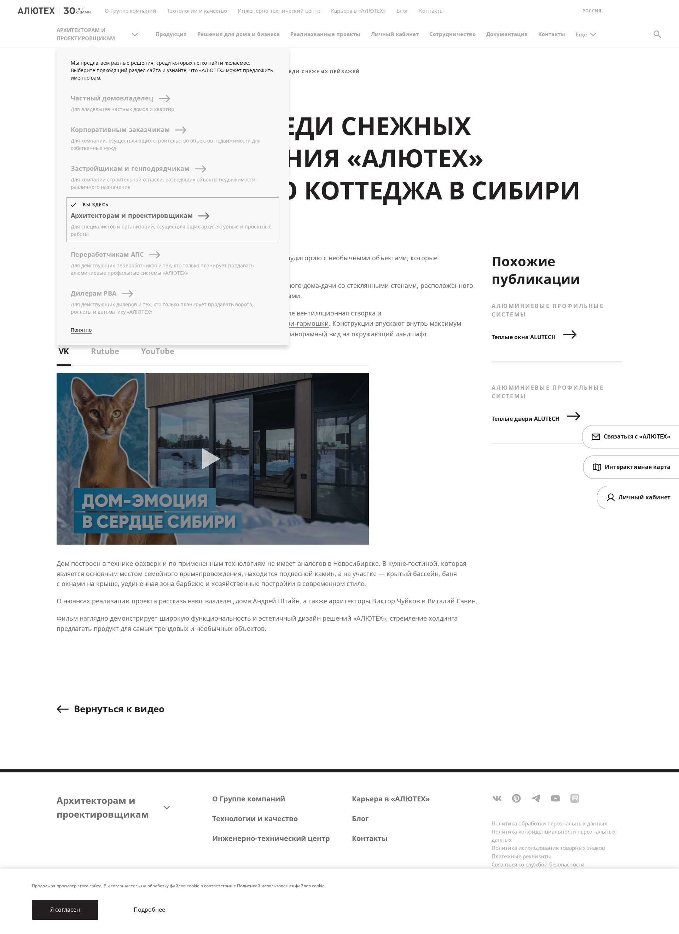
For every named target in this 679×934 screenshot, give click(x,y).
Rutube (105, 352)
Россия (591, 11)
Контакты (551, 34)
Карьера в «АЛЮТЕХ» (358, 11)
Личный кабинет (395, 34)
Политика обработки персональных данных (549, 824)
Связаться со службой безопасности (538, 865)
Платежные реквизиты (521, 856)
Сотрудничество (452, 34)
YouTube (157, 352)
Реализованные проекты (325, 34)
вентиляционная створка (336, 313)
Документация (507, 34)
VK (64, 352)
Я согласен (65, 910)
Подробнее (149, 910)
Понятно (81, 330)
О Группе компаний (248, 799)
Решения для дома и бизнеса (238, 34)
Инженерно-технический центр (271, 839)
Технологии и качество (255, 819)
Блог (402, 11)
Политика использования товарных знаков (548, 848)
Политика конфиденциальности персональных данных (554, 836)
